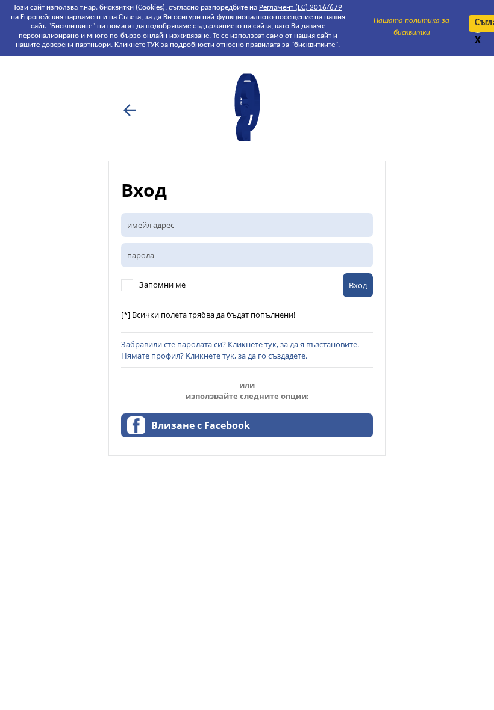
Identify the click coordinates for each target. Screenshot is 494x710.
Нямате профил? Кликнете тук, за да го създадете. (214, 355)
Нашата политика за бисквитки (411, 27)
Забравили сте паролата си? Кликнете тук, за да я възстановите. (240, 344)
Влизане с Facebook (200, 425)
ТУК (153, 45)
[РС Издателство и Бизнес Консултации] (247, 140)
